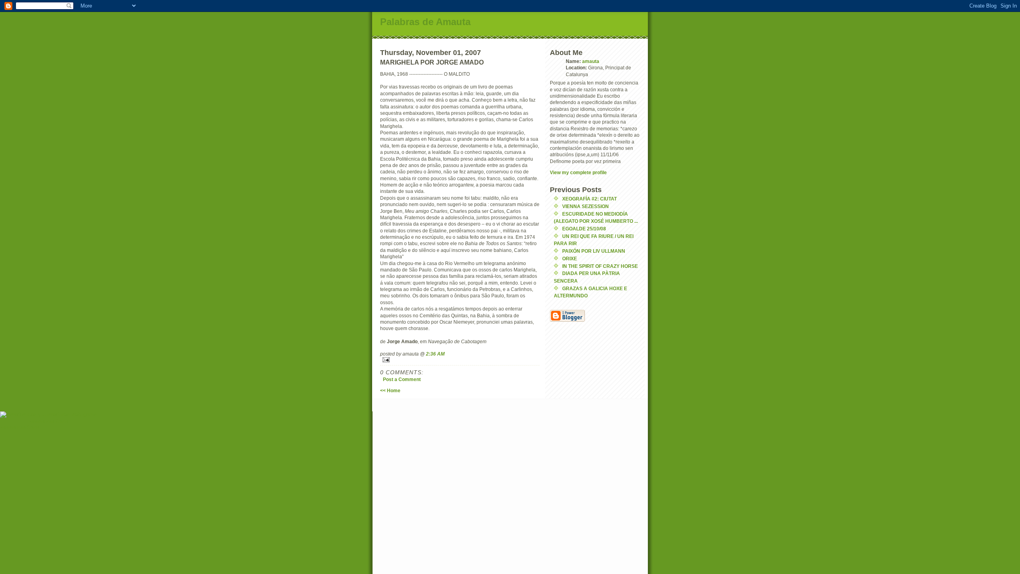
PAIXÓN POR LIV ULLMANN (593, 251)
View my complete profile (578, 172)
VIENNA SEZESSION (585, 206)
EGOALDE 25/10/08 (584, 228)
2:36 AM (435, 353)
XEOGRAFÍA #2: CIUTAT (589, 198)
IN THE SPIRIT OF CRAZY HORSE (600, 266)
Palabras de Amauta (425, 21)
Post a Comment (402, 379)
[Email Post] (459, 359)
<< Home (390, 390)
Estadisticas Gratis (48, 421)
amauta (590, 61)
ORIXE (569, 258)
